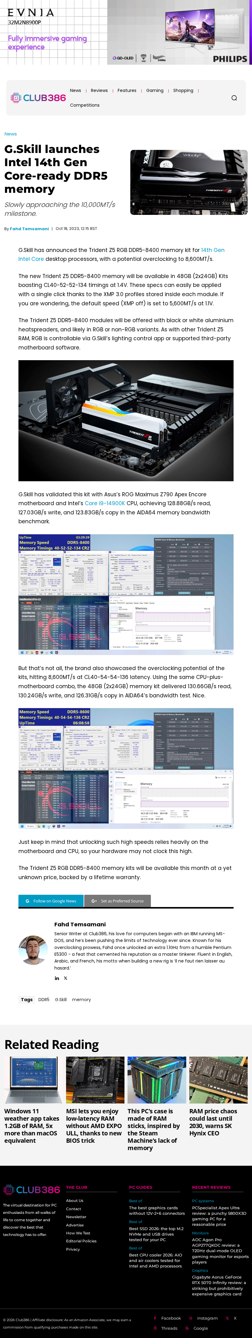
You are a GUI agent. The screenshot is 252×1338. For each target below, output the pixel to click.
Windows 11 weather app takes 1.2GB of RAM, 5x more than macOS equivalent (31, 1126)
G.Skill (61, 1000)
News (11, 133)
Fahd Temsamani (29, 229)
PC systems (203, 1201)
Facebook (171, 1318)
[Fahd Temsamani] (33, 950)
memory (81, 1000)
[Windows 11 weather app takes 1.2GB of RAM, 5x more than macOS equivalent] (33, 1080)
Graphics (200, 1270)
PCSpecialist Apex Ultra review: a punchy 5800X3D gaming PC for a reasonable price (219, 1216)
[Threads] (155, 1328)
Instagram (207, 1318)
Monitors (200, 1233)
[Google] (187, 1328)
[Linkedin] (56, 977)
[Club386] (38, 97)
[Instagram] (191, 1318)
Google (201, 1328)
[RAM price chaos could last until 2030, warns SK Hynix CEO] (218, 1080)
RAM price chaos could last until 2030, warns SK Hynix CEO (213, 1122)
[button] (234, 97)
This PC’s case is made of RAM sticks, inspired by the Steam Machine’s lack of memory (154, 1129)
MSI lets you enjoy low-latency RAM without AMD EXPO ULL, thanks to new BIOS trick (94, 1126)
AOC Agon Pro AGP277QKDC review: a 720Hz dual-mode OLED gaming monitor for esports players (220, 1250)
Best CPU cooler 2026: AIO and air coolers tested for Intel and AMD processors (155, 1260)
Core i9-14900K (105, 503)
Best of (135, 1201)
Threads (169, 1328)
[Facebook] (155, 1318)
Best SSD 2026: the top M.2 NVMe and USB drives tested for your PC (156, 1234)
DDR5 (43, 1000)
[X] (65, 977)
